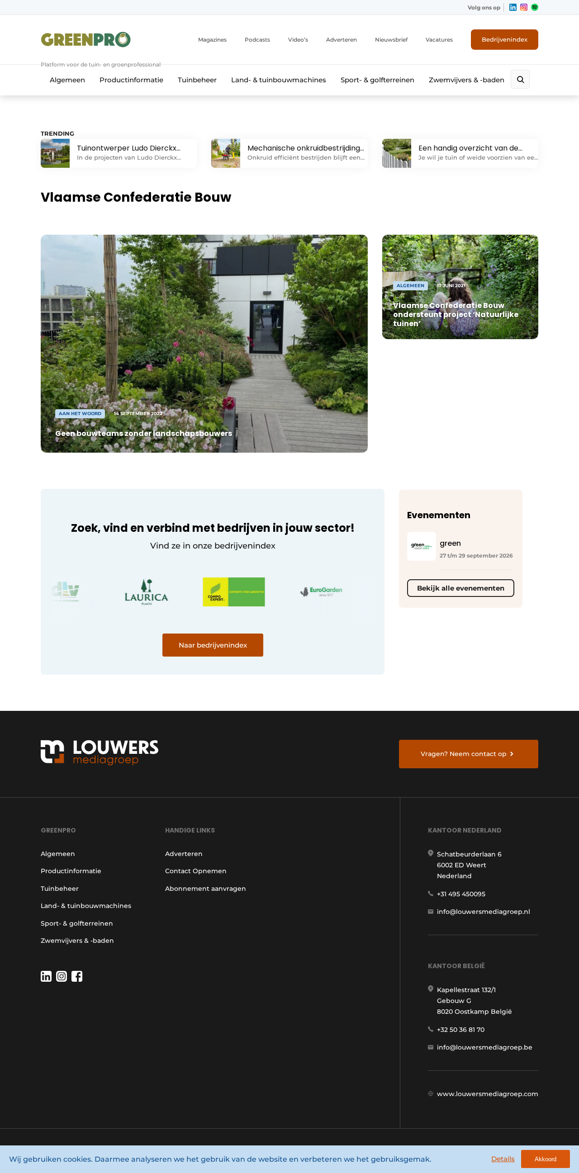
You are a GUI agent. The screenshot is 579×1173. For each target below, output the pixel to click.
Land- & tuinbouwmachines (278, 80)
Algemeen (67, 80)
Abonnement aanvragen (205, 888)
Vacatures (439, 39)
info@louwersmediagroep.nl (483, 912)
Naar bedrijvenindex (213, 645)
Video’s (298, 39)
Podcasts (257, 39)
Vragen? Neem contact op (464, 754)
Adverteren (341, 39)
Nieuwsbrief (391, 39)
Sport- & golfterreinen (377, 80)
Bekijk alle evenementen (460, 588)
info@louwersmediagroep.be (484, 1047)
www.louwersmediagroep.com (487, 1094)
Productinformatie (131, 80)
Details (503, 1158)
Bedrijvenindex (504, 39)
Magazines (212, 39)
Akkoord (545, 1159)
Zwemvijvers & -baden (466, 80)
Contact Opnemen (196, 871)
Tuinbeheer (197, 80)
